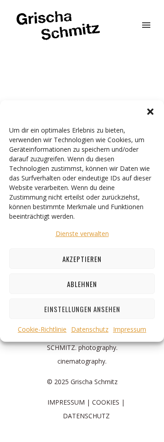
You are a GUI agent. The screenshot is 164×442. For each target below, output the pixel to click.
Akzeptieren (82, 259)
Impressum (129, 329)
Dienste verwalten (82, 233)
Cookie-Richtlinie (42, 329)
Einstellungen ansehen (82, 309)
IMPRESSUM (66, 402)
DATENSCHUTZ (86, 415)
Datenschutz (89, 329)
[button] (150, 111)
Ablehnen (82, 284)
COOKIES (105, 402)
